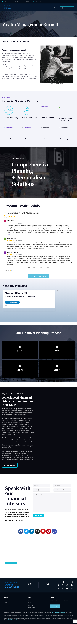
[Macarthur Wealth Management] (8, 7)
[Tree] (72, 588)
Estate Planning (29, 139)
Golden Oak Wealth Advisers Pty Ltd (58, 612)
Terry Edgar (10, 220)
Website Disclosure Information (14, 619)
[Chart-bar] (63, 588)
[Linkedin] (31, 531)
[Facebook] (20, 531)
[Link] (58, 588)
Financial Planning (11, 118)
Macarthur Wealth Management (11, 408)
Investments (10, 139)
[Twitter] (26, 531)
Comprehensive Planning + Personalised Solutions (31, 174)
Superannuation (48, 117)
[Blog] (54, 531)
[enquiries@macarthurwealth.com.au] (29, 584)
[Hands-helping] (67, 588)
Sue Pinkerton (11, 238)
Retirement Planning (29, 118)
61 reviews (6, 217)
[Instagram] (37, 531)
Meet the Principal (15, 286)
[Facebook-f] (58, 582)
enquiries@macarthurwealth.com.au (40, 1)
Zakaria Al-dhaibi (12, 252)
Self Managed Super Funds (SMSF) (66, 119)
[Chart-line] (72, 585)
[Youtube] (43, 531)
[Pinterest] (48, 531)
